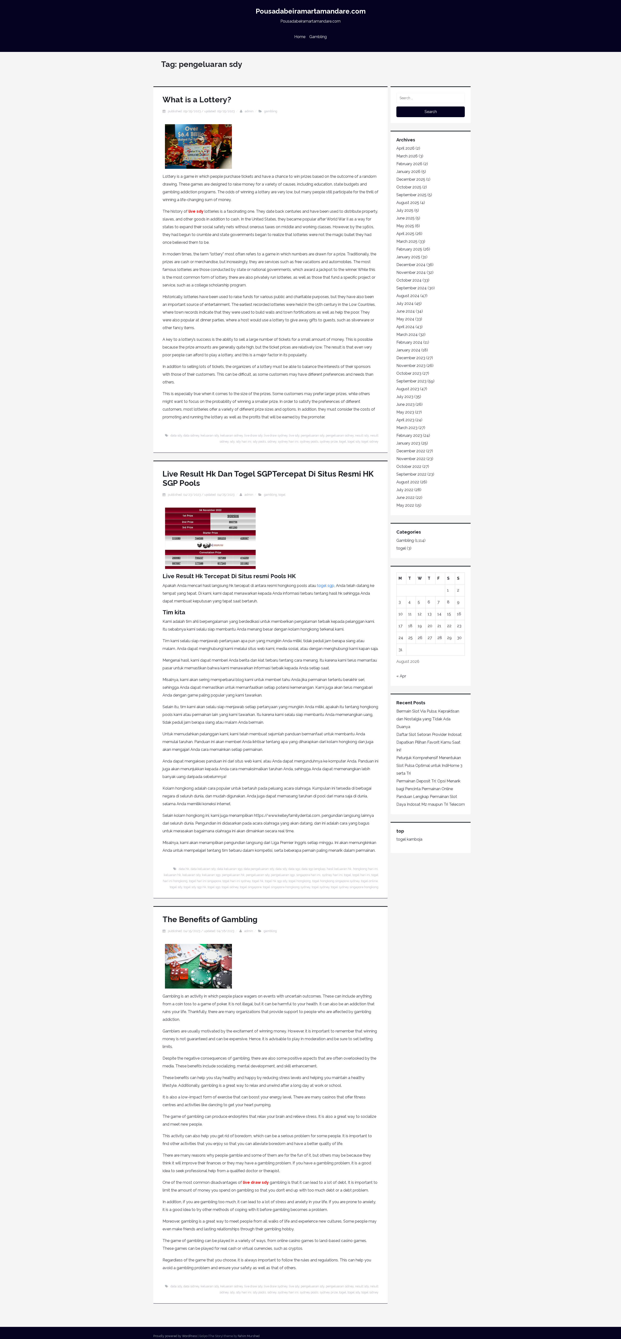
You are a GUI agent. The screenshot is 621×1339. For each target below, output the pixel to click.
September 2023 (411, 381)
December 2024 (410, 264)
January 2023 (408, 443)
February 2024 (409, 342)
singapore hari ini (308, 875)
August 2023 (407, 389)
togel (342, 441)
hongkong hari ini (365, 869)
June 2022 (405, 497)
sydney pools (309, 441)
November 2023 (410, 365)
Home (299, 36)
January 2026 (408, 171)
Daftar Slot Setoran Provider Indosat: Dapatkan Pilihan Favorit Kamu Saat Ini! (429, 742)
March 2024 (407, 334)
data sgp (294, 869)
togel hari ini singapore (205, 881)
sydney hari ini (288, 441)
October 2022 (408, 466)
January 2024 (408, 350)
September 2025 (411, 195)
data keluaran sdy (203, 869)
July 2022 (404, 489)
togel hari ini (361, 875)
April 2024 (405, 327)
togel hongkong (300, 881)
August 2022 (407, 482)
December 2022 (410, 451)
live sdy (196, 211)
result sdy (362, 435)
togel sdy (354, 441)
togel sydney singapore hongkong (354, 887)
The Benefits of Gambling (210, 919)
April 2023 (405, 420)
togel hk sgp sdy (276, 881)
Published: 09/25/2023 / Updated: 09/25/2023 (201, 111)
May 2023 (405, 412)
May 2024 (405, 319)
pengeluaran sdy (312, 435)
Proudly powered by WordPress (175, 1336)
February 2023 (409, 435)
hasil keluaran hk (339, 869)
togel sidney (369, 441)
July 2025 (404, 210)
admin (249, 111)
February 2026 (409, 164)
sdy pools (259, 441)
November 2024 (411, 272)
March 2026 (407, 156)
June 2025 (405, 218)
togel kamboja (409, 839)
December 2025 (410, 179)
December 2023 (410, 358)
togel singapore (250, 887)
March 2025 (406, 241)
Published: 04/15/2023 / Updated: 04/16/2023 (201, 931)
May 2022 (405, 505)
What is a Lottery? (197, 99)
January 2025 (408, 257)
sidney (271, 441)
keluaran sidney (231, 435)
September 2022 (411, 474)
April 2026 (405, 148)
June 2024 (405, 311)
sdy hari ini (243, 441)
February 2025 (409, 249)
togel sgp (325, 585)
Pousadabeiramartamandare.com (311, 11)
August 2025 (407, 202)
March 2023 (406, 427)
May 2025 (405, 226)
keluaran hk (172, 875)
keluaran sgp (211, 875)
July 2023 (404, 396)
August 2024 (407, 295)
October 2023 (408, 373)
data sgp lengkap (313, 869)
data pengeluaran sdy (259, 869)
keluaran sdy (210, 435)
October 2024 (409, 280)
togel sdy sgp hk (195, 887)
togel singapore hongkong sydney (286, 887)
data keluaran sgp (229, 869)
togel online (369, 881)
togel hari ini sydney (236, 881)
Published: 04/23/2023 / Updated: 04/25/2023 (201, 494)
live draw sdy (253, 435)
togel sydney (320, 887)
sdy (232, 441)
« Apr (401, 676)
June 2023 (405, 404)
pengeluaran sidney (340, 435)
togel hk (257, 881)
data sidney (191, 435)
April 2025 (405, 233)
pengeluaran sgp (283, 875)
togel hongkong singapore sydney (336, 881)
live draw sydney (275, 435)
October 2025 (408, 187)
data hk (184, 869)
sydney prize (329, 441)
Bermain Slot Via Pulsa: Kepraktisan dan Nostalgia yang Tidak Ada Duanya (427, 719)
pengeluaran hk (233, 875)
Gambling (318, 36)
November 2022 (410, 458)
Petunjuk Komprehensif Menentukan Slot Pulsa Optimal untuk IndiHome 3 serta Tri (429, 765)
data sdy (176, 435)
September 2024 (411, 288)
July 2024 (405, 303)
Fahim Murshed (249, 1336)
